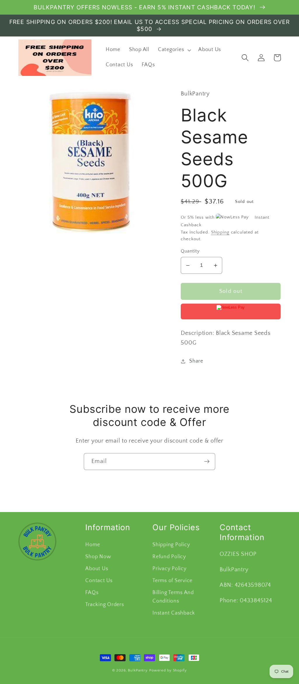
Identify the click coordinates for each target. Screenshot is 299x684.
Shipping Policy (171, 545)
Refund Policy (169, 557)
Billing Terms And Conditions (173, 597)
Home (92, 545)
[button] (174, 50)
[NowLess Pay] (231, 311)
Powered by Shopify (168, 670)
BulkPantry (138, 670)
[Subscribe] (207, 461)
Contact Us (99, 581)
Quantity (190, 251)
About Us (96, 569)
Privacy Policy (169, 569)
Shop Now (98, 557)
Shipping (220, 232)
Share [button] (196, 361)
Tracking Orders (104, 605)
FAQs (91, 593)
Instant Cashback (173, 613)
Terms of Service (172, 581)
